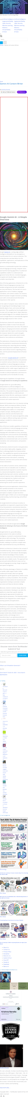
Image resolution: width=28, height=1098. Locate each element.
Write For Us (7, 956)
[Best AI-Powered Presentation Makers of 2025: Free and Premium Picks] (4, 702)
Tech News (3, 893)
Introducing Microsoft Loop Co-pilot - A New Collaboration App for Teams (5, 693)
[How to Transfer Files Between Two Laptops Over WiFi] (4, 781)
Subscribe (22, 655)
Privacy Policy (7, 951)
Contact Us (6, 949)
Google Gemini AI (13, 358)
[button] (1, 42)
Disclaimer (6, 954)
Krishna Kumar (4, 1068)
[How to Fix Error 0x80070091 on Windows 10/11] (4, 719)
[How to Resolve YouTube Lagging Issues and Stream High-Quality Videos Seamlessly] (4, 761)
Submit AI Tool (7, 958)
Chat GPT (6, 960)
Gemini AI (7, 252)
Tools (1, 81)
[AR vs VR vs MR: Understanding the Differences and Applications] (4, 745)
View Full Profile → (5, 1087)
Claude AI (6, 962)
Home (1, 45)
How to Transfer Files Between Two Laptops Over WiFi (5, 789)
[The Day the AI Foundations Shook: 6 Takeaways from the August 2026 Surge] (4, 796)
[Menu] (1, 19)
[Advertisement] (14, 62)
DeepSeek (6, 964)
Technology (3, 869)
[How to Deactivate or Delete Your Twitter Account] (4, 732)
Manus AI (6, 966)
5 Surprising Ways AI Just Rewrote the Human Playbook (11, 920)
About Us (6, 947)
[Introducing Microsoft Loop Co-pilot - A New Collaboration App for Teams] (4, 684)
